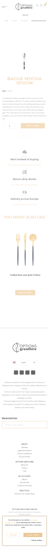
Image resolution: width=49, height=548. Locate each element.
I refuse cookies (37, 540)
